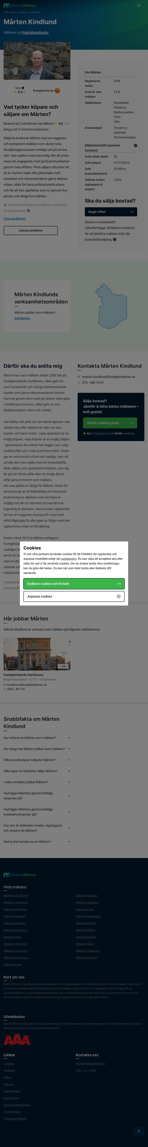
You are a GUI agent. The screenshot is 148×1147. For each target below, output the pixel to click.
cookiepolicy (69, 559)
